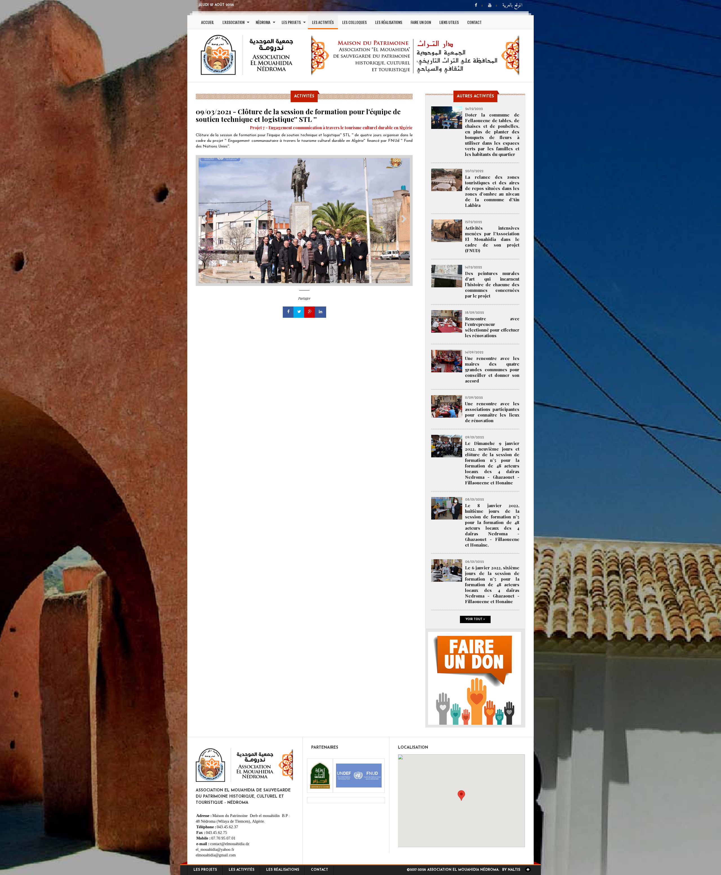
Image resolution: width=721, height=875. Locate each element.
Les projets (291, 22)
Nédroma (263, 22)
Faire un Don (421, 22)
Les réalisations (388, 22)
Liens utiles (449, 22)
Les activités (323, 22)
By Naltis (511, 870)
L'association (233, 22)
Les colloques (354, 22)
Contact (474, 22)
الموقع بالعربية (512, 5)
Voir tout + (475, 619)
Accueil (207, 22)
